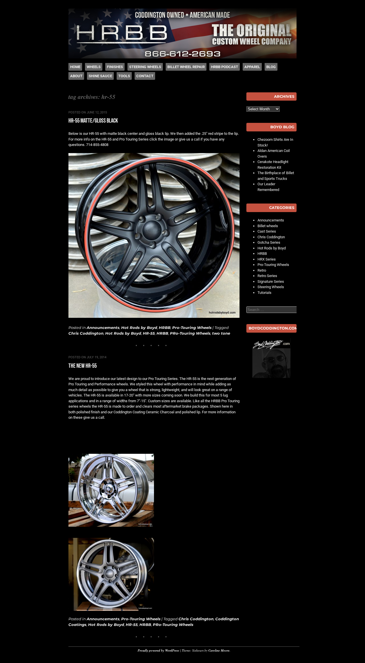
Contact (144, 76)
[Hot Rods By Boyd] (182, 57)
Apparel (252, 67)
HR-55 (149, 333)
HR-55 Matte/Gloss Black (93, 120)
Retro (261, 270)
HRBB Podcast (224, 67)
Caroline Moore (219, 650)
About (76, 76)
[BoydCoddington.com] (271, 358)
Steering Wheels (145, 67)
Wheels (94, 67)
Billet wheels (267, 226)
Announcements (103, 327)
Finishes (115, 67)
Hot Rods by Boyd (139, 327)
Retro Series (267, 276)
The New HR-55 (82, 365)
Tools (124, 76)
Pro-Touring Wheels (192, 327)
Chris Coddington (86, 333)
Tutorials (264, 292)
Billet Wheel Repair (186, 67)
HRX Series (266, 259)
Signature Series (270, 281)
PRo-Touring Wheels (190, 333)
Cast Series (266, 231)
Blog (271, 67)
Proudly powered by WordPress (158, 650)
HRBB (165, 327)
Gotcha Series (268, 242)
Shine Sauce (100, 76)
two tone (221, 333)
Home (75, 67)
